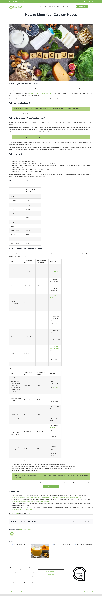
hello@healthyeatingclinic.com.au (21, 1)
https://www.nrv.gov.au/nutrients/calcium (22, 509)
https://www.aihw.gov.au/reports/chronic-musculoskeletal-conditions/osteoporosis (32, 501)
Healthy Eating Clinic (15, 513)
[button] (90, 6)
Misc (29, 513)
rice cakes (52, 427)
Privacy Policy (51, 574)
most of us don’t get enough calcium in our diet (40, 93)
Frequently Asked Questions (51, 568)
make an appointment (55, 483)
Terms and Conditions (51, 571)
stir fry (54, 406)
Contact (51, 578)
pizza (54, 301)
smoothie (56, 271)
